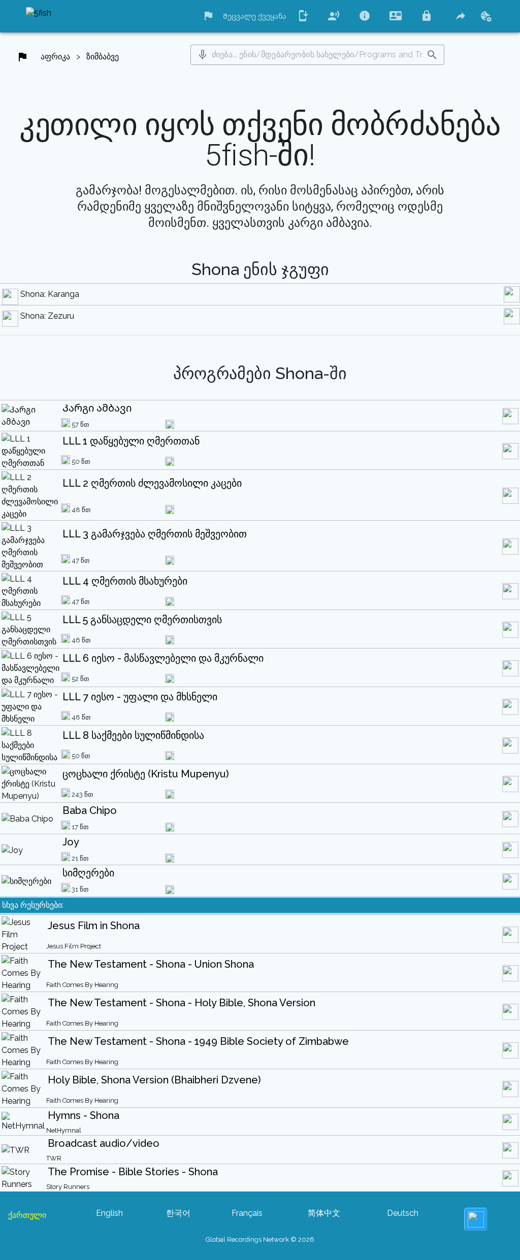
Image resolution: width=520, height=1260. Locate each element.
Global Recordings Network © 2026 (260, 1239)
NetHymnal (63, 1130)
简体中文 (324, 1213)
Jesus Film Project (73, 946)
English (109, 1213)
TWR (53, 1158)
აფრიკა (55, 56)
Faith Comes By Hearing (82, 985)
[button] (203, 55)
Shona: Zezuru (47, 316)
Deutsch (402, 1213)
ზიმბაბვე (102, 56)
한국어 (178, 1213)
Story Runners (67, 1186)
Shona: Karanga (49, 294)
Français (247, 1213)
